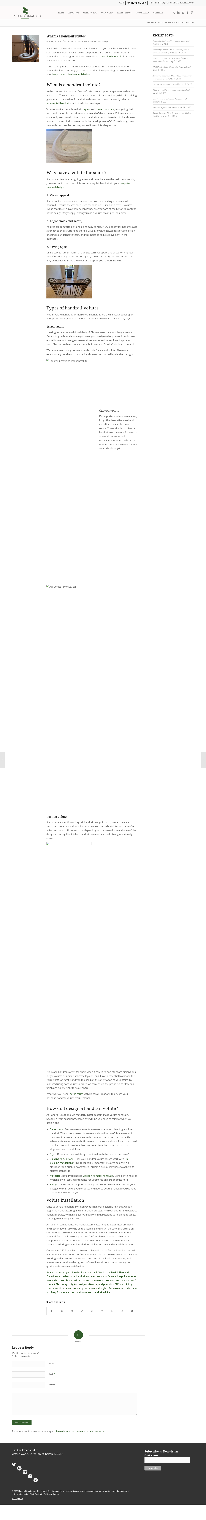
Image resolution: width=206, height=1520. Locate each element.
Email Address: (151, 1455)
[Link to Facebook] (187, 12)
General (83, 41)
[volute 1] (25, 48)
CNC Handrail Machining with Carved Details (172, 66)
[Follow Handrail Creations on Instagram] (25, 1472)
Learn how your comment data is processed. (81, 1431)
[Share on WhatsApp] (72, 1311)
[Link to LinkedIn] (178, 12)
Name (52, 1363)
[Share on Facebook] (52, 1311)
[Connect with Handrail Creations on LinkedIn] (19, 1468)
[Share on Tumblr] (102, 1311)
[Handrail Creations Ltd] (26, 12)
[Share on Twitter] (62, 1311)
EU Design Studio (51, 1494)
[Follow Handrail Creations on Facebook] (30, 1476)
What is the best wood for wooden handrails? (171, 40)
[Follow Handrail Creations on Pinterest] (35, 1480)
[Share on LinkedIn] (92, 1311)
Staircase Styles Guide (162, 107)
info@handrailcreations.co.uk (176, 2)
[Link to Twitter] (174, 12)
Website (52, 1384)
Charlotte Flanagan (100, 41)
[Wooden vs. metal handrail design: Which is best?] (2, 760)
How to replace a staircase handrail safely (170, 98)
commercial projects (103, 1280)
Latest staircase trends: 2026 (165, 84)
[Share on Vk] (112, 1311)
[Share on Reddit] (122, 1311)
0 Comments (70, 41)
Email (52, 1374)
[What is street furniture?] (203, 760)
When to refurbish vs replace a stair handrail (171, 89)
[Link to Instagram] (183, 12)
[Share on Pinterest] (82, 1311)
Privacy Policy (17, 1498)
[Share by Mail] (132, 1311)
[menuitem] (61, 12)
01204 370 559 (138, 2)
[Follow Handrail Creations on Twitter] (14, 1464)
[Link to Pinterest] (192, 12)
